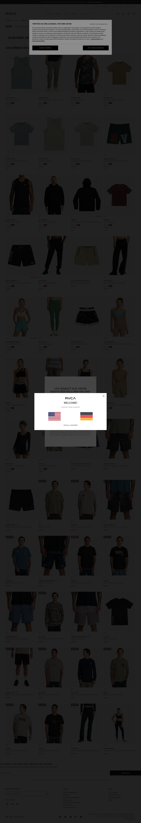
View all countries (70, 425)
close (104, 396)
